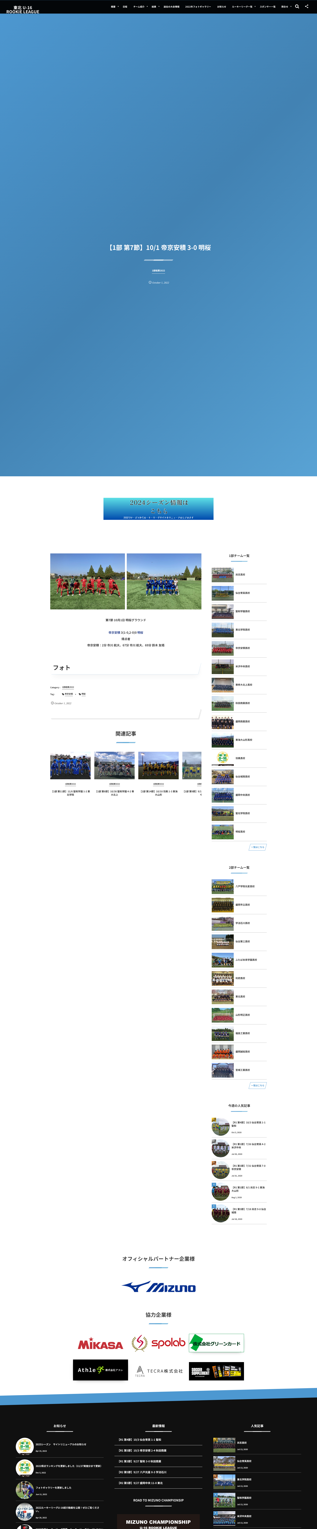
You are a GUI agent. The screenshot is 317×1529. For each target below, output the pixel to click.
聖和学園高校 (243, 611)
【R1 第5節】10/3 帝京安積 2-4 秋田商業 (141, 1450)
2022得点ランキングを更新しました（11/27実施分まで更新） (69, 1466)
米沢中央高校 (243, 666)
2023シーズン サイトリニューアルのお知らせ (61, 1444)
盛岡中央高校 (243, 795)
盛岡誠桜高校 (243, 1051)
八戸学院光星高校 (245, 886)
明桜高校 (240, 831)
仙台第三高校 (243, 941)
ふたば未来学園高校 (246, 959)
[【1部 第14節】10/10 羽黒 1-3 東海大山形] (158, 765)
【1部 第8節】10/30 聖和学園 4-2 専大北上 (114, 793)
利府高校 (240, 978)
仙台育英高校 (243, 593)
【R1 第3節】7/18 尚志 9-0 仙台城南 (249, 1210)
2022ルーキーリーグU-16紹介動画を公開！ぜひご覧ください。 (67, 1509)
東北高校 (240, 996)
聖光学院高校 (243, 813)
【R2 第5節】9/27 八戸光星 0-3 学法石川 (141, 1472)
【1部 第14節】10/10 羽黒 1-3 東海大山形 (158, 793)
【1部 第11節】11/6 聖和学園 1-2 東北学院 (70, 793)
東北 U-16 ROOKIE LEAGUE (22, 10)
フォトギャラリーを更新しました (53, 1487)
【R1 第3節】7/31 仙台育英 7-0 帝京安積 (248, 1167)
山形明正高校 (243, 1015)
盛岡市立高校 (243, 904)
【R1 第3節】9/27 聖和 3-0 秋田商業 (139, 1461)
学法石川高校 (243, 923)
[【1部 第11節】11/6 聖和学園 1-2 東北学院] (70, 765)
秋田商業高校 (243, 703)
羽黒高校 (240, 758)
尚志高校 (240, 574)
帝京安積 (114, 632)
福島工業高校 (243, 1033)
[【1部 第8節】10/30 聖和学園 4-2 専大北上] (114, 765)
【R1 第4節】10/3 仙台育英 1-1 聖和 (248, 1124)
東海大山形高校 (244, 739)
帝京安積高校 (243, 648)
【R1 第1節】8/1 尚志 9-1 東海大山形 (248, 1189)
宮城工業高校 (243, 1070)
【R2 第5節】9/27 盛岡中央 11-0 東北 (140, 1483)
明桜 (140, 632)
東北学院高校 (243, 629)
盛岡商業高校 (243, 721)
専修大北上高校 (244, 684)
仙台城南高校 (243, 776)
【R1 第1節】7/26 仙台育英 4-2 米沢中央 (248, 1145)
